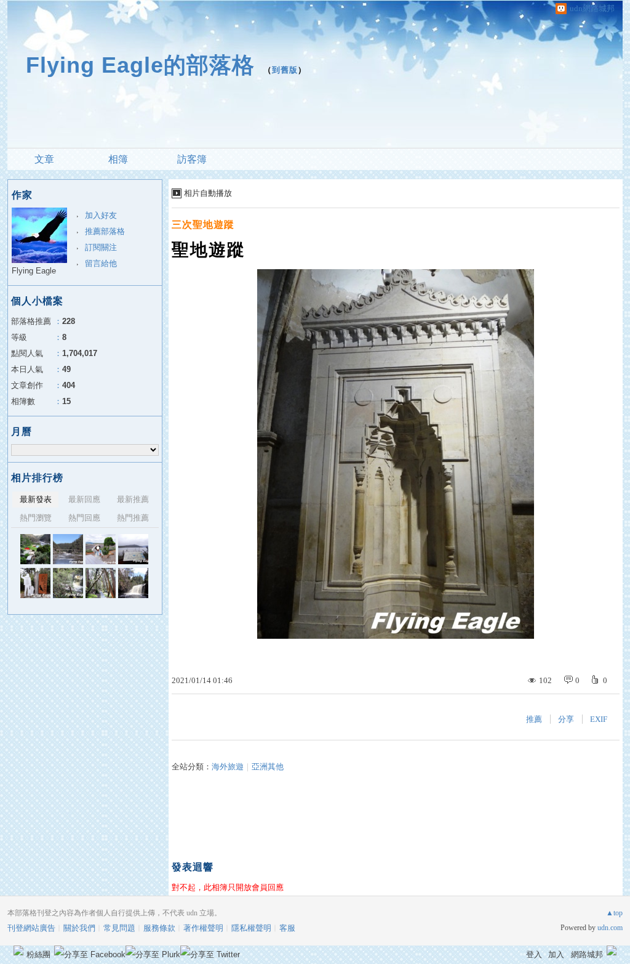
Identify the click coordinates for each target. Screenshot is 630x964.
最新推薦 (133, 499)
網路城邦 (587, 954)
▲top (614, 913)
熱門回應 (84, 517)
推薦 (534, 719)
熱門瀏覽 (36, 517)
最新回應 (84, 499)
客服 (287, 928)
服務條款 (159, 928)
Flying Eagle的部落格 (140, 65)
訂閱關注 (101, 247)
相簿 (118, 159)
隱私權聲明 (251, 928)
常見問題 (119, 928)
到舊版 (285, 70)
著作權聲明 (203, 928)
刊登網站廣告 (31, 928)
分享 (566, 719)
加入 (556, 954)
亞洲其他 (268, 766)
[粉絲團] (18, 950)
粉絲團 (38, 954)
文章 (44, 159)
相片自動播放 (208, 193)
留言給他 (101, 263)
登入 (534, 954)
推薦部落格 (105, 231)
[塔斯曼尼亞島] (35, 549)
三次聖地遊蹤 (203, 224)
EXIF (598, 719)
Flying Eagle (34, 270)
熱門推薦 (133, 517)
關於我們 (79, 928)
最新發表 (36, 499)
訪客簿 (192, 159)
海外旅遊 (228, 766)
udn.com (610, 927)
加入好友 (101, 215)
